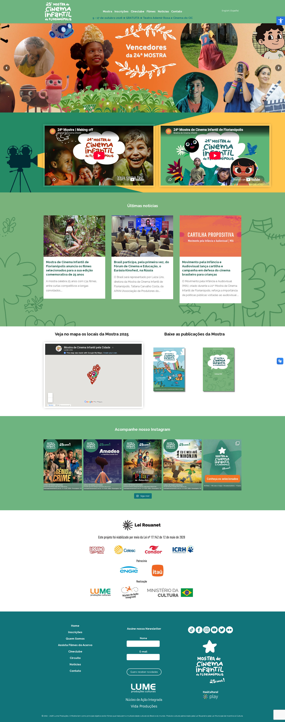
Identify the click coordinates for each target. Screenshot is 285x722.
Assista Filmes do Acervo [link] (75, 645)
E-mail (144, 651)
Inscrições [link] (75, 632)
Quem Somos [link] (75, 638)
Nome (144, 638)
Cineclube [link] (75, 651)
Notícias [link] (75, 664)
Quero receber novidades (144, 672)
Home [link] (75, 625)
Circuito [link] (75, 658)
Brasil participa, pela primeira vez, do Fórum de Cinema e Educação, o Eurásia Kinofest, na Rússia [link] (141, 266)
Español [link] (235, 10)
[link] (280, 21)
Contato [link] (75, 670)
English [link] (225, 10)
